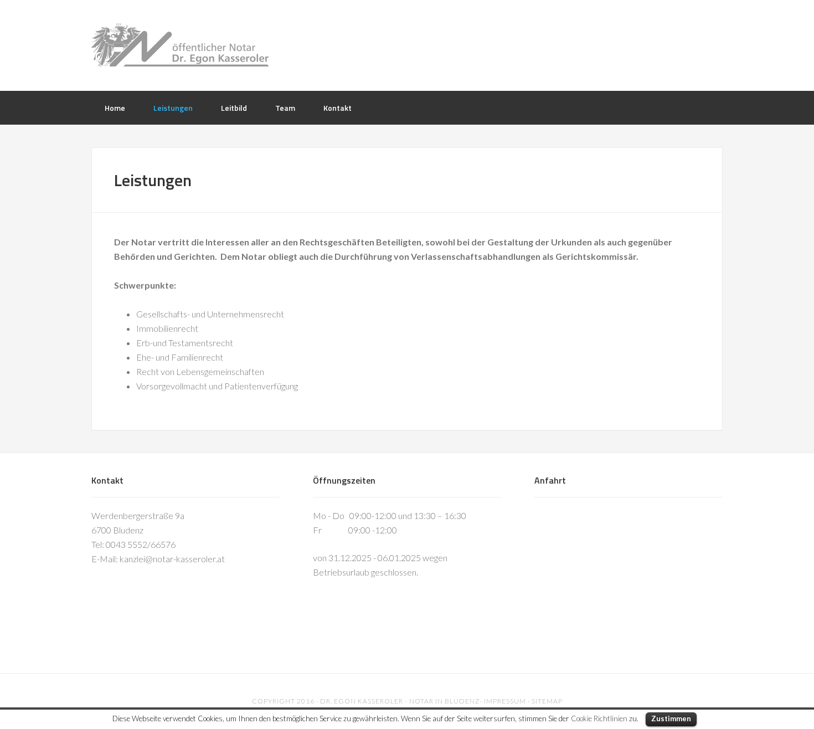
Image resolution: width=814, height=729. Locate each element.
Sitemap (547, 701)
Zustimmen (671, 718)
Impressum (505, 701)
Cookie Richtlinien (599, 718)
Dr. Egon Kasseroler (407, 44)
